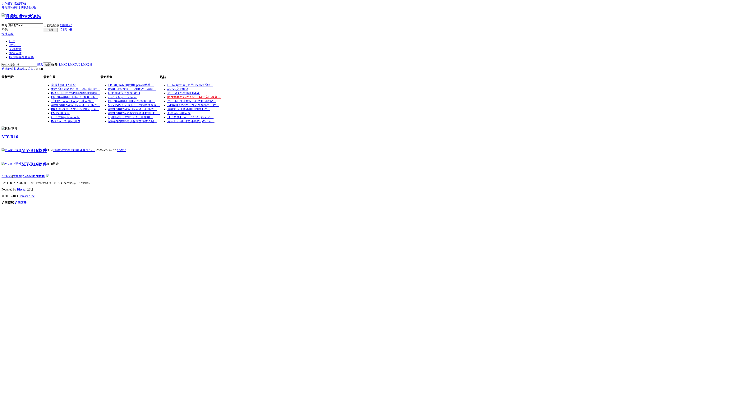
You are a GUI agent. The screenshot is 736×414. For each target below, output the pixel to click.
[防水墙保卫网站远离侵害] (47, 176)
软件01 (121, 150)
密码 (5, 29)
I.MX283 (86, 64)
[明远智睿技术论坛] (21, 16)
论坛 (15, 45)
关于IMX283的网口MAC (183, 93)
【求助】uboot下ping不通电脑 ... (72, 101)
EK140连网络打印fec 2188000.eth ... (74, 97)
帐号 (5, 25)
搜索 (40, 64)
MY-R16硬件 (34, 164)
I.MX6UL (74, 64)
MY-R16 (10, 136)
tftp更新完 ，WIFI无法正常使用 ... (130, 117)
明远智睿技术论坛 (14, 69)
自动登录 (53, 25)
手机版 (17, 176)
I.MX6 (63, 64)
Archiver (7, 176)
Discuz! (21, 189)
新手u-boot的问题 (179, 113)
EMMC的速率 (60, 113)
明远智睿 (38, 176)
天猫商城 (15, 49)
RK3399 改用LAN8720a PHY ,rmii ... (75, 109)
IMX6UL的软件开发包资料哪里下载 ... (193, 105)
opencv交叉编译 (177, 89)
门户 (12, 41)
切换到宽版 (28, 7)
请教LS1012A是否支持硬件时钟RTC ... (134, 113)
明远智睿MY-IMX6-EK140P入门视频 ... (194, 97)
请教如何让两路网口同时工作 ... (188, 109)
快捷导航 (8, 34)
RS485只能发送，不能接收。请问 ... (132, 89)
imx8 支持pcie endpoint (65, 117)
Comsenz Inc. (27, 196)
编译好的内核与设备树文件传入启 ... (132, 121)
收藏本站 (20, 3)
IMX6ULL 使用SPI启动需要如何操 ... (75, 93)
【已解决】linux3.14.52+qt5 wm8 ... (190, 117)
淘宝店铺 (15, 53)
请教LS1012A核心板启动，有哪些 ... (75, 105)
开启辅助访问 (11, 7)
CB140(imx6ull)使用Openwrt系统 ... (131, 85)
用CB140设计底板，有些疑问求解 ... (191, 101)
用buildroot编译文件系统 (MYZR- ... (190, 121)
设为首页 (8, 3)
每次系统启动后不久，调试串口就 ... (75, 89)
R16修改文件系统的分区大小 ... (74, 150)
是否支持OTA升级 (63, 85)
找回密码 (66, 25)
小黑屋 (27, 176)
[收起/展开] (10, 129)
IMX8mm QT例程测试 (65, 121)
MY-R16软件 (34, 150)
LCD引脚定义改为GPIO (124, 93)
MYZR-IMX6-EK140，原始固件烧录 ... (134, 105)
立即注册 (66, 29)
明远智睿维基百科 (21, 57)
